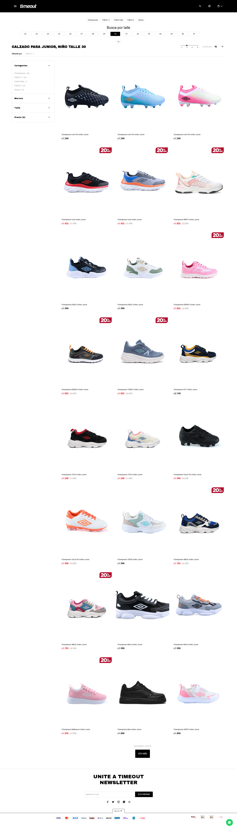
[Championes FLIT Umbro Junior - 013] (198, 351)
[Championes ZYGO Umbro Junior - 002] (86, 436)
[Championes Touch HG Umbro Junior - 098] (86, 521)
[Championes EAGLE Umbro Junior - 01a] (86, 266)
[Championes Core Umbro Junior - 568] (142, 181)
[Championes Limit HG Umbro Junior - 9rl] (198, 96)
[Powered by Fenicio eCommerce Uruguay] (130, 827)
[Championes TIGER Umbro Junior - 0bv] (142, 521)
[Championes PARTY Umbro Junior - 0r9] (198, 181)
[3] (192, 47)
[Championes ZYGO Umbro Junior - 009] (142, 436)
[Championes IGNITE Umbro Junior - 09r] (198, 691)
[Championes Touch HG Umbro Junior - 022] (198, 436)
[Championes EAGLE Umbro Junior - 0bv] (142, 266)
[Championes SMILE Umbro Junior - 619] (198, 521)
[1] (181, 47)
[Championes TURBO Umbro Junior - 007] (142, 351)
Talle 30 (29, 54)
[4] (197, 47)
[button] (200, 6)
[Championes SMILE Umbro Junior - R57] (86, 606)
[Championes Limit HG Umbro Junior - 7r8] (142, 96)
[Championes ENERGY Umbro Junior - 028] (86, 351)
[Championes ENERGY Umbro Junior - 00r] (198, 266)
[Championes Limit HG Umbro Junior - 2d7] (86, 96)
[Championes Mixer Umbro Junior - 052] (198, 606)
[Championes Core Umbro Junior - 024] (86, 181)
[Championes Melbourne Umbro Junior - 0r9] (86, 691)
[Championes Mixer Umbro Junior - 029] (142, 606)
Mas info (118, 811)
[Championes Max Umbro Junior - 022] (142, 691)
